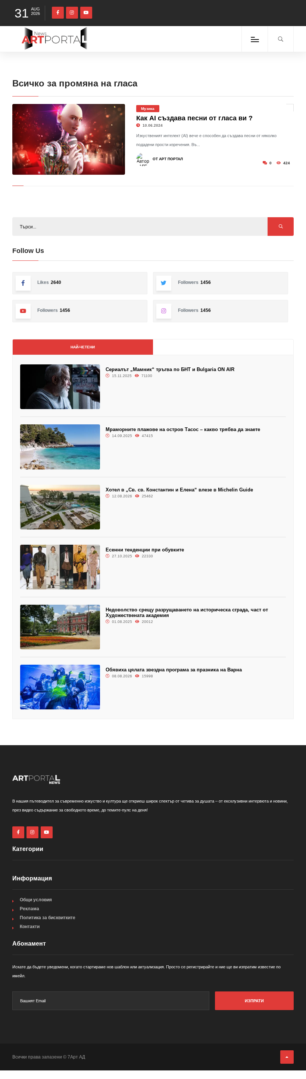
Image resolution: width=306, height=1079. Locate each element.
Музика (147, 109)
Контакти (30, 926)
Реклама (29, 908)
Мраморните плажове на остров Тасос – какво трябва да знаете (183, 429)
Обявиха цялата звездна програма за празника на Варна (174, 670)
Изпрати (254, 1001)
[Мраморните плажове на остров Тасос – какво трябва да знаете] (60, 446)
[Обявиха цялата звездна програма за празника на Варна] (60, 687)
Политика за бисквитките (47, 917)
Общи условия (36, 899)
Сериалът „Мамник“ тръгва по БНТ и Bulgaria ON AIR (170, 369)
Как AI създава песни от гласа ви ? (194, 118)
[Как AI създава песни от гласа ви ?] (68, 139)
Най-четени (83, 347)
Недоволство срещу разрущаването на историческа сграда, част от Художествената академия (187, 612)
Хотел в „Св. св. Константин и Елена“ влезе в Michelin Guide (179, 490)
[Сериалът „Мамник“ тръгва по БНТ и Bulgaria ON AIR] (60, 386)
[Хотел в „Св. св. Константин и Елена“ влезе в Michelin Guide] (60, 507)
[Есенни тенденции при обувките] (60, 567)
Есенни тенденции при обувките (145, 550)
